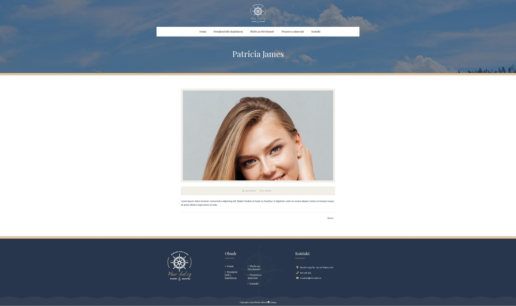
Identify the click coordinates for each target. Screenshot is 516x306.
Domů (230, 266)
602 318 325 (305, 273)
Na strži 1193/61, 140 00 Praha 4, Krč (316, 267)
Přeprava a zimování (254, 276)
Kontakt (254, 283)
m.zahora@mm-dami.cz (310, 278)
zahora (268, 191)
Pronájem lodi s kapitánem (231, 275)
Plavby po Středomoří (254, 268)
